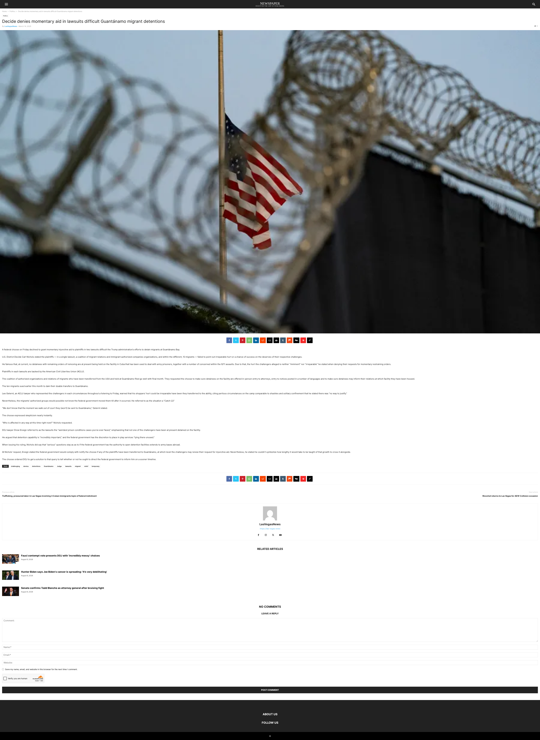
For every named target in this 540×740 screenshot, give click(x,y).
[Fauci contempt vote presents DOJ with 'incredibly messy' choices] (10, 559)
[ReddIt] (263, 340)
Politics (12, 11)
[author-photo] (270, 520)
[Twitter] (236, 340)
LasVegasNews (10, 26)
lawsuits (68, 466)
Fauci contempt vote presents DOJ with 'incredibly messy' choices (60, 555)
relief (86, 466)
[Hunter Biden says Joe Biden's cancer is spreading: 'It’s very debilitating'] (10, 575)
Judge (59, 466)
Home (4, 11)
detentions (36, 466)
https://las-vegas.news (270, 528)
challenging (15, 466)
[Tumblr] (283, 340)
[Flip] (303, 340)
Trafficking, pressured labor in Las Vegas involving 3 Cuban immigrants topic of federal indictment (49, 496)
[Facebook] (229, 340)
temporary (95, 466)
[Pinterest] (242, 340)
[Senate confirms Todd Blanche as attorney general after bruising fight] (10, 591)
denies (26, 466)
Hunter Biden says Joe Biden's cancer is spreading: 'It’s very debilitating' (64, 571)
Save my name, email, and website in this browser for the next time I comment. (41, 669)
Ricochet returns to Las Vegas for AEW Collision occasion (510, 496)
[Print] (276, 340)
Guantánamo (48, 466)
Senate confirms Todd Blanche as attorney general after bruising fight (62, 588)
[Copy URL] (310, 340)
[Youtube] (280, 535)
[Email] (270, 340)
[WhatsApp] (249, 340)
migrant (78, 466)
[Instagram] (266, 535)
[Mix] (289, 340)
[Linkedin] (256, 340)
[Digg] (296, 340)
